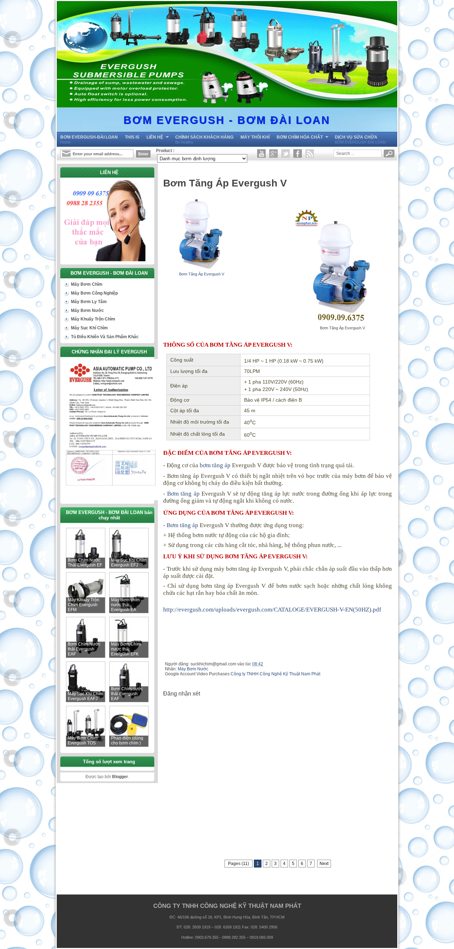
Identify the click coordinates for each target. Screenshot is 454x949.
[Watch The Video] (261, 153)
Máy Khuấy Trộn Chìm (93, 319)
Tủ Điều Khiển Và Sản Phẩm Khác (105, 336)
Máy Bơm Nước (193, 668)
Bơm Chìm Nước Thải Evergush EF (85, 563)
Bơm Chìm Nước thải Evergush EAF (84, 649)
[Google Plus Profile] (273, 153)
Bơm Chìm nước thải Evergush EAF (127, 693)
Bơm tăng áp (183, 493)
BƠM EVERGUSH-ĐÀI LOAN (360, 139)
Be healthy (204, 139)
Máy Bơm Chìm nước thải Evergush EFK (126, 649)
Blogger (120, 776)
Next (324, 863)
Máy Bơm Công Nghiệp (94, 293)
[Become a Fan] (297, 153)
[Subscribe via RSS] (309, 153)
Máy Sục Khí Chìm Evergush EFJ (128, 563)
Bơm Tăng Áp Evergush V (201, 274)
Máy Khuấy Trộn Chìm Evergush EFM (83, 604)
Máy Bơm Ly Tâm (89, 301)
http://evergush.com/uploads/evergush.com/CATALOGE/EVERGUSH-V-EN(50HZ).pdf (272, 609)
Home (89, 139)
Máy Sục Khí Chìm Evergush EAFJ (85, 696)
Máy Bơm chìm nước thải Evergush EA (125, 604)
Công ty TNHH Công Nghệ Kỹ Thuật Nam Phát (275, 673)
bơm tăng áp (215, 465)
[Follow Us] (285, 153)
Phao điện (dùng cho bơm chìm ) (127, 741)
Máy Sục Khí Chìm (89, 327)
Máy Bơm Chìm (87, 284)
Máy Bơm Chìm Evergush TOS (83, 741)
